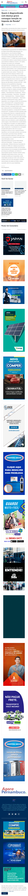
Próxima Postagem (21, 229)
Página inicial (4, 10)
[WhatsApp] (16, 174)
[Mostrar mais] (22, 174)
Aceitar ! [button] (4, 893)
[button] (2, 2)
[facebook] (9, 814)
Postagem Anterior (6, 229)
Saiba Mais (11, 891)
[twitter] (12, 814)
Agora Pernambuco (12, 10)
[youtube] (15, 814)
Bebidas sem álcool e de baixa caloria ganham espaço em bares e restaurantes (20, 192)
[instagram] (19, 814)
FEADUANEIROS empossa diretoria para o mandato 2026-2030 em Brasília (7, 192)
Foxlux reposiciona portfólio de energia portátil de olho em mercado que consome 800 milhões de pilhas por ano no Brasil (6, 211)
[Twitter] (13, 174)
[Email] (19, 174)
